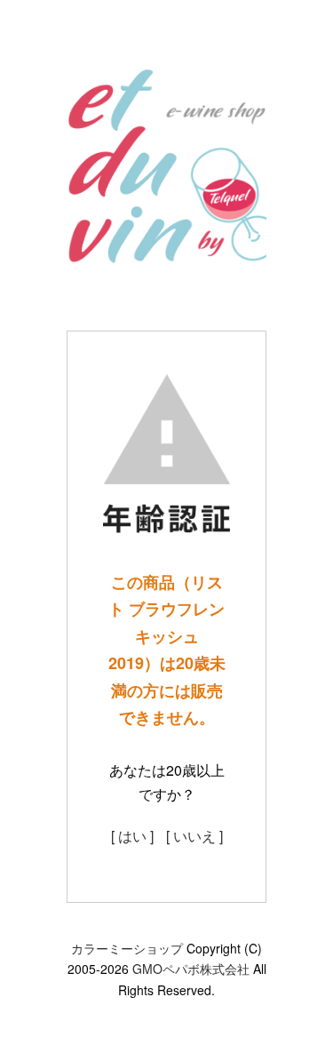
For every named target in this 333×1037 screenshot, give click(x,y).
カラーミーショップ (127, 948)
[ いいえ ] (194, 836)
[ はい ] (132, 836)
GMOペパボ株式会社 (191, 968)
